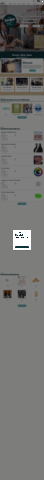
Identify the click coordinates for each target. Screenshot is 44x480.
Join (22, 247)
